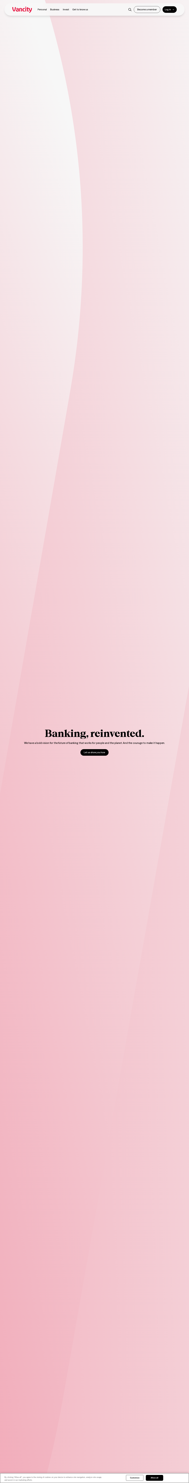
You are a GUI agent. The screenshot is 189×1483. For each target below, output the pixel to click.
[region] (94, 1478)
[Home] (22, 9)
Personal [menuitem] (42, 9)
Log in (168, 9)
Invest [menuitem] (66, 9)
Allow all (154, 1478)
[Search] (130, 9)
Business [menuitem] (54, 9)
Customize (134, 1478)
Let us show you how (94, 752)
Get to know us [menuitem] (80, 9)
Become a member (147, 9)
